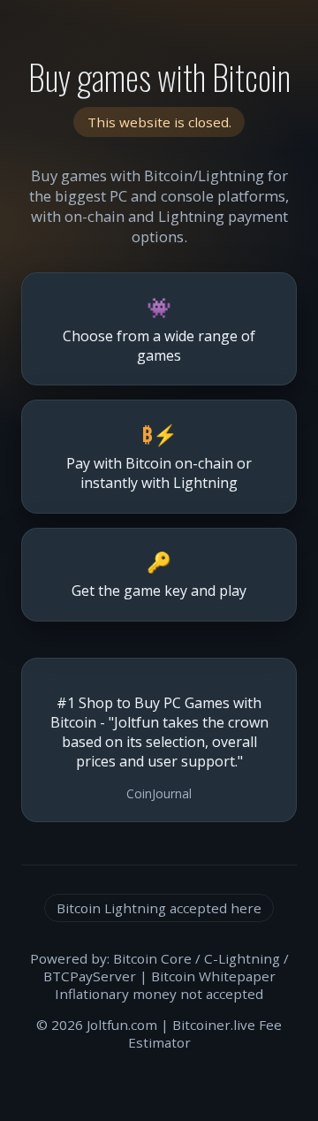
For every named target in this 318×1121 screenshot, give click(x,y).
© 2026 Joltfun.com (96, 1024)
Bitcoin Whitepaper (213, 976)
